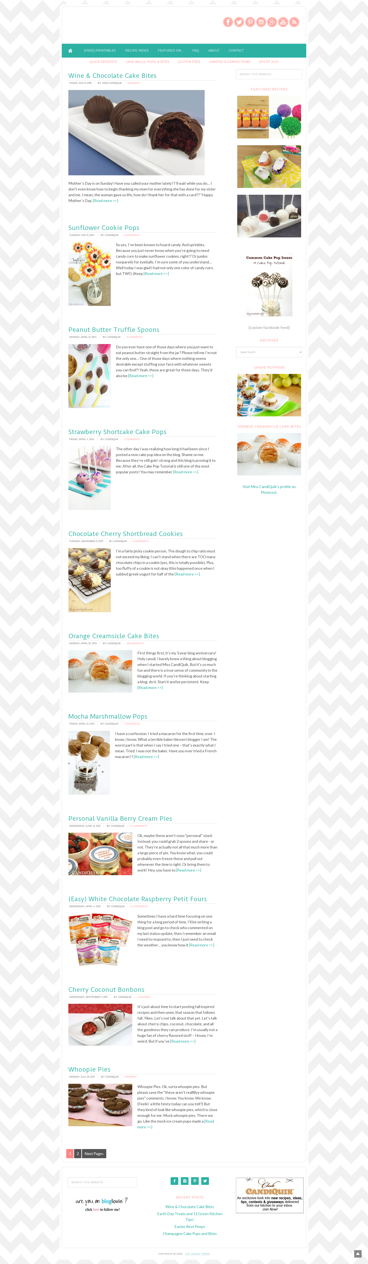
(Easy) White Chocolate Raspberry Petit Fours (137, 899)
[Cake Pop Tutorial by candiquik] (269, 284)
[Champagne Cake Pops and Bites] (269, 236)
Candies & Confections (229, 62)
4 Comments (132, 439)
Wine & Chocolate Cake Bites (112, 75)
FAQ (195, 50)
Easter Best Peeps (189, 1226)
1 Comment (144, 996)
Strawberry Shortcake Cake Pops (117, 432)
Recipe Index (136, 50)
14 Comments (138, 825)
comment (134, 82)
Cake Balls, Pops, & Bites (148, 62)
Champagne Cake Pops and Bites (190, 1233)
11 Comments (134, 337)
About (213, 50)
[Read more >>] (105, 200)
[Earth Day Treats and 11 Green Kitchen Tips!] (269, 137)
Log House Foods (197, 1253)
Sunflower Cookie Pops (103, 227)
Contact (236, 50)
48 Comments (135, 643)
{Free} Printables (100, 50)
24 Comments (139, 906)
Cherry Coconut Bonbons (106, 989)
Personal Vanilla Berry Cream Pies (120, 818)
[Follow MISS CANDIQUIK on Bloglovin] (102, 1210)
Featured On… (170, 50)
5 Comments (132, 235)
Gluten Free (189, 62)
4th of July (269, 62)
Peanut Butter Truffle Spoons (113, 329)
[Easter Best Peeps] (269, 186)
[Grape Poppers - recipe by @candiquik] (269, 395)
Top (358, 1254)
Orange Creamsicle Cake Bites (113, 636)
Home (70, 51)
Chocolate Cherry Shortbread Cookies (125, 534)
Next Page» (94, 1153)
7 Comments (132, 723)
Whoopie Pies (89, 1069)
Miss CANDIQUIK (115, 26)
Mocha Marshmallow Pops (107, 716)
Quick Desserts (103, 62)
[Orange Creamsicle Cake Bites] (269, 454)
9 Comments (140, 541)
